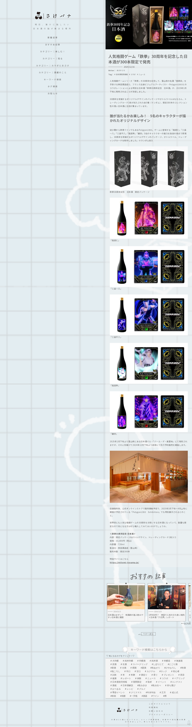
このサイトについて (160, 704)
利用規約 (154, 707)
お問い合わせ (156, 711)
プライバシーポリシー (161, 714)
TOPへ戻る (148, 633)
